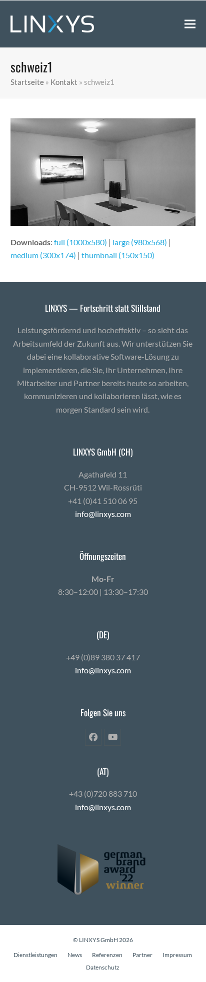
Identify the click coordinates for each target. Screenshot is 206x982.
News (75, 955)
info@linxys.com (103, 513)
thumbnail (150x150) (118, 255)
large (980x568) (139, 242)
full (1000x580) (80, 242)
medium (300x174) (43, 255)
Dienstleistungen (36, 955)
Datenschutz (103, 967)
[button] (190, 23)
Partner (142, 955)
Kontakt (64, 81)
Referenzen (107, 955)
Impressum (177, 955)
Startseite (27, 81)
